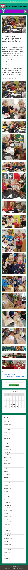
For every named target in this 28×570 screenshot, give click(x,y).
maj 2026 (6, 427)
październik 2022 (8, 538)
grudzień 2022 (7, 533)
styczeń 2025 (7, 471)
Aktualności (6, 371)
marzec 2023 (7, 524)
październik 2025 (8, 446)
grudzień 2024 (7, 474)
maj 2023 (6, 519)
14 (11, 401)
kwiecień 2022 (7, 549)
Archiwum (15, 1)
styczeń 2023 (7, 530)
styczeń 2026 (7, 438)
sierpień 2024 (7, 485)
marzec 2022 (7, 552)
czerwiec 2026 (7, 424)
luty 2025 (6, 468)
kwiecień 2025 (7, 463)
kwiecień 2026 (7, 429)
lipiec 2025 (6, 455)
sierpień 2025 (7, 452)
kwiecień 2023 (7, 522)
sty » (23, 409)
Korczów (14, 385)
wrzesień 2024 (7, 482)
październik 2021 (8, 561)
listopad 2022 (7, 535)
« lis (5, 409)
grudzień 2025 (7, 441)
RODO (9, 1)
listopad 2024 (7, 477)
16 (16, 401)
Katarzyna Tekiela (15, 44)
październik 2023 (8, 510)
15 (13, 401)
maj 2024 (6, 491)
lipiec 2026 (6, 421)
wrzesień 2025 (7, 449)
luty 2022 (6, 555)
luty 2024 (6, 499)
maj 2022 (6, 547)
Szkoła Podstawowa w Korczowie (16, 6)
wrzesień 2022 (7, 541)
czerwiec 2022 (7, 544)
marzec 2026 (7, 432)
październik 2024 (8, 480)
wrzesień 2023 (7, 513)
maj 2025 (6, 460)
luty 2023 (6, 527)
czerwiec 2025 (7, 457)
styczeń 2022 (7, 558)
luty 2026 (6, 435)
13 (8, 401)
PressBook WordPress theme (16, 568)
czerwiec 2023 (7, 516)
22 (14, 404)
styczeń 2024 (7, 502)
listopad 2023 (7, 508)
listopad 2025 (7, 443)
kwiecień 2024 (7, 494)
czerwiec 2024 (7, 488)
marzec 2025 (7, 466)
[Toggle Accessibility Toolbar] (3, 11)
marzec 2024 (7, 496)
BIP (19, 1)
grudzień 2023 (7, 505)
